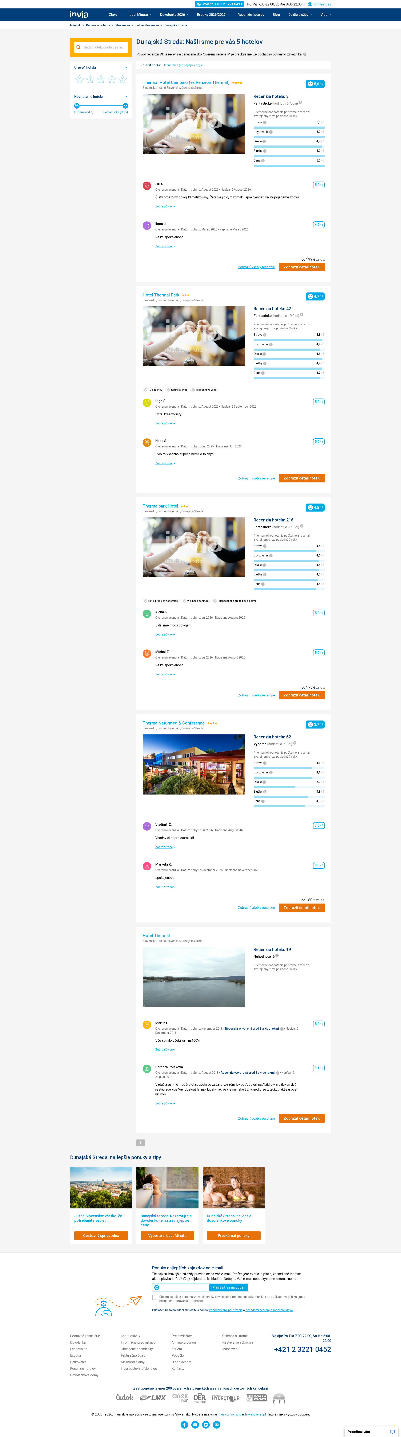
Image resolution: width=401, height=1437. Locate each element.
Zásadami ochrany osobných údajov (269, 1310)
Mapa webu (230, 1349)
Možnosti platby (133, 1362)
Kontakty (178, 1369)
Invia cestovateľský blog (139, 1369)
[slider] (76, 105)
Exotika (75, 1356)
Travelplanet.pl (255, 1414)
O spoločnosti (182, 1362)
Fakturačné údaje (133, 1356)
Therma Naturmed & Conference (174, 723)
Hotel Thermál (157, 935)
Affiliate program (184, 1342)
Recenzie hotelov (251, 15)
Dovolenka (78, 1342)
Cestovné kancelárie (85, 1336)
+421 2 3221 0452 (302, 1349)
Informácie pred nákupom (139, 1342)
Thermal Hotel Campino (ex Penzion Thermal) (187, 82)
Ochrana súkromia (235, 1336)
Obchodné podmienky (137, 1349)
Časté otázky (130, 1336)
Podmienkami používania (225, 1310)
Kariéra (177, 1349)
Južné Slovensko (147, 25)
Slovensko (123, 25)
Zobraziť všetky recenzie (256, 267)
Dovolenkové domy (84, 1375)
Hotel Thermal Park (161, 295)
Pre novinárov (182, 1336)
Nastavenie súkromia (237, 1342)
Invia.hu (235, 1414)
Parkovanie (78, 1362)
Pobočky (178, 1356)
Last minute (78, 1349)
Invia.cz (223, 1414)
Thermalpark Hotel (161, 506)
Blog (276, 15)
